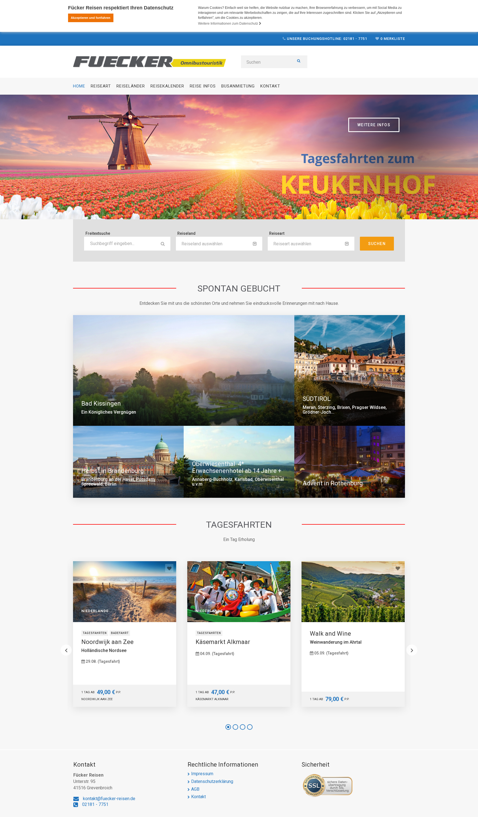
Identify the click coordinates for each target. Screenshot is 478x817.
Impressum (202, 773)
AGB (195, 789)
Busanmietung (238, 86)
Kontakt (270, 86)
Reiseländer (130, 86)
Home (79, 86)
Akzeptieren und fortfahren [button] (90, 17)
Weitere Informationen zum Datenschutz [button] (228, 23)
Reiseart (101, 86)
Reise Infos (203, 86)
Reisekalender (167, 86)
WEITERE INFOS (373, 125)
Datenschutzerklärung (212, 781)
